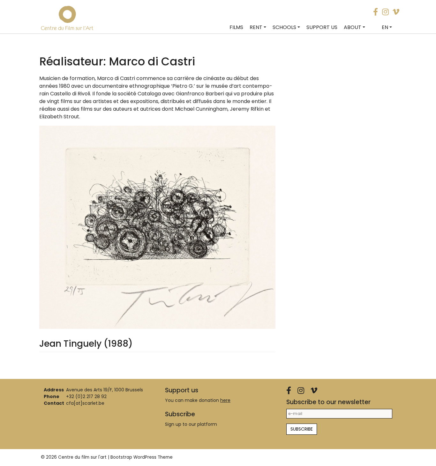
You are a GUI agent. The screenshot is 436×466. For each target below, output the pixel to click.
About (352, 27)
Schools (284, 27)
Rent (256, 27)
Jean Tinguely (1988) (86, 343)
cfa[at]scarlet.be (85, 403)
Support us (321, 27)
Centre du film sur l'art (82, 457)
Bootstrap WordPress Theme (141, 457)
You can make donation (197, 400)
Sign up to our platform (191, 424)
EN (385, 27)
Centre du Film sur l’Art (67, 28)
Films (236, 27)
